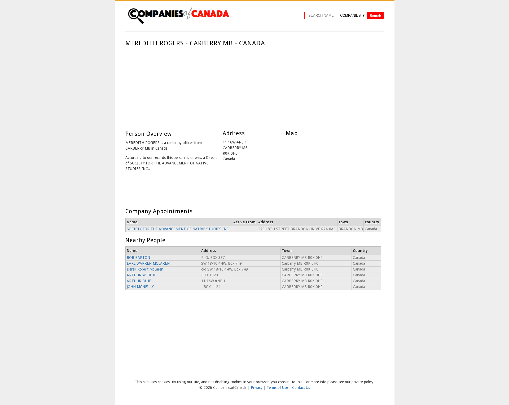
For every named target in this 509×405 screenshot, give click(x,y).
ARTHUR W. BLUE (141, 275)
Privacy (257, 387)
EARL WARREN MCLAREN (148, 263)
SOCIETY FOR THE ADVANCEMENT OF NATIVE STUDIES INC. (178, 229)
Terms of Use (278, 387)
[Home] (178, 23)
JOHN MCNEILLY (140, 287)
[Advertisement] (253, 87)
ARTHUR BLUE (139, 281)
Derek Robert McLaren (145, 269)
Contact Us (301, 387)
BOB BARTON (138, 257)
